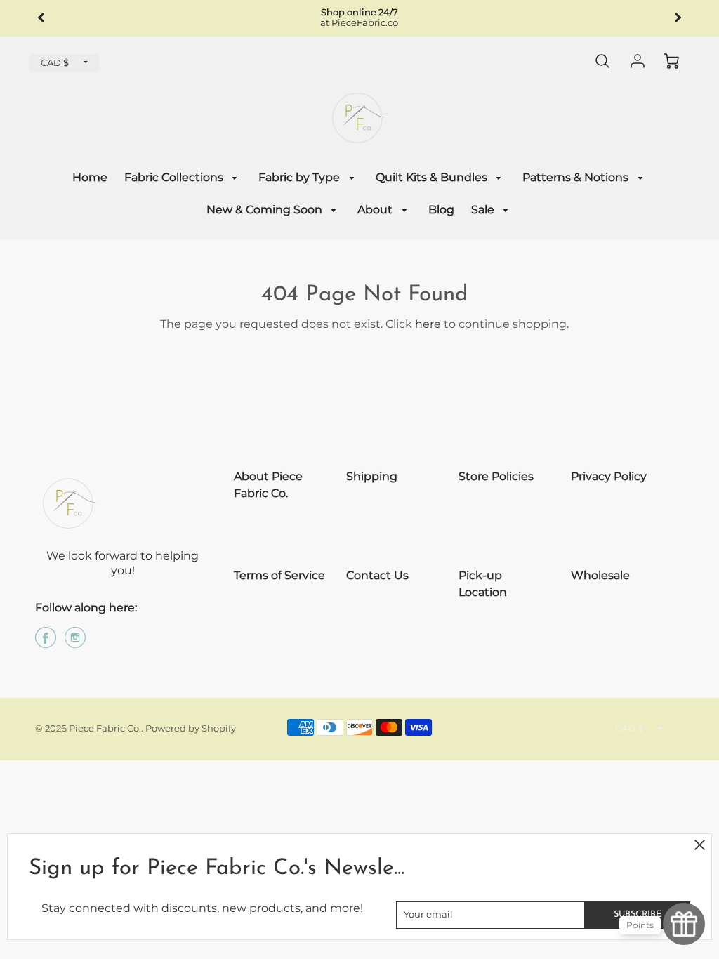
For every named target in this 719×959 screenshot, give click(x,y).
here (428, 324)
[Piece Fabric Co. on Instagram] (75, 642)
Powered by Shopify (190, 728)
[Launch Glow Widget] (684, 924)
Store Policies (496, 476)
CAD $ (55, 63)
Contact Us (377, 575)
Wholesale (600, 575)
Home (89, 177)
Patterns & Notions (576, 177)
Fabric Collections (175, 177)
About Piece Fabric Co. (268, 485)
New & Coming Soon (265, 209)
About (376, 209)
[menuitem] (89, 178)
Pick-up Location (483, 584)
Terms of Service (279, 575)
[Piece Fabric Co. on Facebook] (45, 642)
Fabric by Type (300, 177)
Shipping (371, 476)
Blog (441, 209)
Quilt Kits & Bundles (433, 177)
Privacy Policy (609, 476)
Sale (484, 209)
